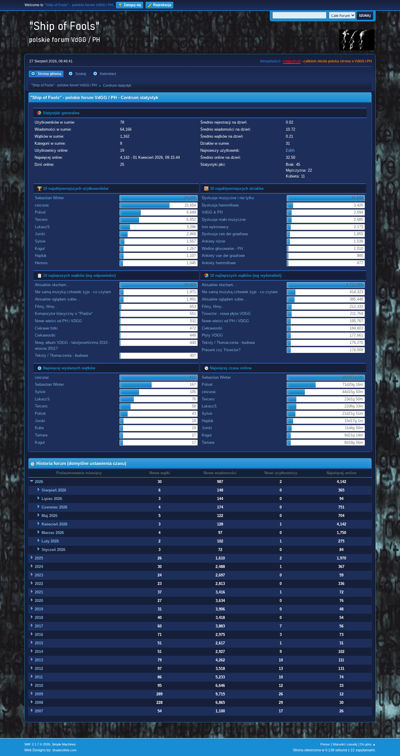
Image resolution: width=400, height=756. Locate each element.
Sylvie (40, 241)
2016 (39, 634)
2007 (39, 711)
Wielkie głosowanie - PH (222, 248)
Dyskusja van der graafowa (225, 234)
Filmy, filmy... (46, 306)
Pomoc (325, 744)
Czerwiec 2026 (54, 507)
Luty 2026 (50, 541)
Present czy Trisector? (221, 350)
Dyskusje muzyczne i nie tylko (228, 198)
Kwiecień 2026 (54, 524)
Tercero (41, 219)
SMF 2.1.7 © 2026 (37, 744)
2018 (39, 617)
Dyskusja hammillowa (220, 205)
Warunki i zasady (345, 744)
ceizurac (42, 205)
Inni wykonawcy (215, 227)
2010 (39, 685)
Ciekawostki (45, 335)
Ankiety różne (213, 241)
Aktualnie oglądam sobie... (57, 299)
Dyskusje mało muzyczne (224, 219)
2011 (39, 677)
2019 (39, 609)
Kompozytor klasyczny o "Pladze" (64, 313)
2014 (39, 651)
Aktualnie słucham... (52, 285)
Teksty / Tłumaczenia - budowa (61, 355)
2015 (39, 643)
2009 (39, 694)
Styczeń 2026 (53, 549)
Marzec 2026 (53, 532)
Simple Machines (64, 744)
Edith (290, 150)
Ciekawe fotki (46, 328)
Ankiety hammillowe (219, 263)
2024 (39, 566)
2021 (39, 592)
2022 (39, 583)
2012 (39, 668)
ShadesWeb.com (64, 750)
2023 (39, 575)
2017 (39, 626)
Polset (40, 212)
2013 (39, 660)
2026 (39, 481)
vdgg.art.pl (291, 61)
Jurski (40, 234)
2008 (39, 702)
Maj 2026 (49, 515)
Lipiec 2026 (52, 498)
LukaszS (42, 227)
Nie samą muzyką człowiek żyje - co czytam (73, 292)
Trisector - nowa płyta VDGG (226, 313)
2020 (39, 600)
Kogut (40, 248)
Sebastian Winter (49, 198)
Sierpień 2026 (54, 490)
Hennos (41, 263)
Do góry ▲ (368, 744)
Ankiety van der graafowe (223, 255)
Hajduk (41, 255)
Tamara (41, 435)
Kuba (39, 428)
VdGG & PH (212, 212)
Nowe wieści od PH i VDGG (58, 321)
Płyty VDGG (212, 335)
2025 (39, 558)
